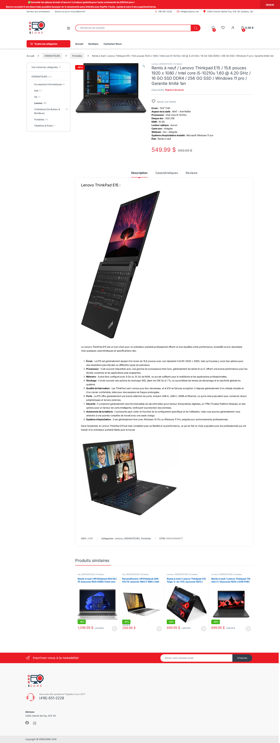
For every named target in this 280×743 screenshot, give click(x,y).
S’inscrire (242, 658)
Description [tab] (139, 173)
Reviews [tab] (191, 173)
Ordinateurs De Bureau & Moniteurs (51, 111)
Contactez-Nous (113, 43)
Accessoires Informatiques (49, 84)
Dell (38, 90)
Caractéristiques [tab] (166, 173)
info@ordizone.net (189, 11)
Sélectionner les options (155, 628)
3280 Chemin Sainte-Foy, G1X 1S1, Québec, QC (229, 11)
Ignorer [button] (270, 4)
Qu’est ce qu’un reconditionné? (70, 11)
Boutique (93, 43)
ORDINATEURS (52, 55)
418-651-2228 (165, 11)
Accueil (79, 43)
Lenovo (155, 64)
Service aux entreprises (38, 11)
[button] (143, 66)
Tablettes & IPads (44, 125)
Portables (77, 55)
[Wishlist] (223, 27)
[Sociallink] (27, 723)
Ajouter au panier (113, 628)
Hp (79, 574)
